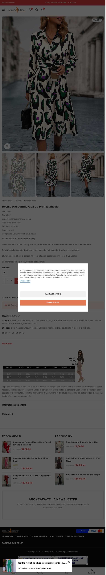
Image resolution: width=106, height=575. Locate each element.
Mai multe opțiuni (52, 294)
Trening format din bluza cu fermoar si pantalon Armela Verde (42, 563)
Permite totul (52, 302)
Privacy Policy (24, 281)
